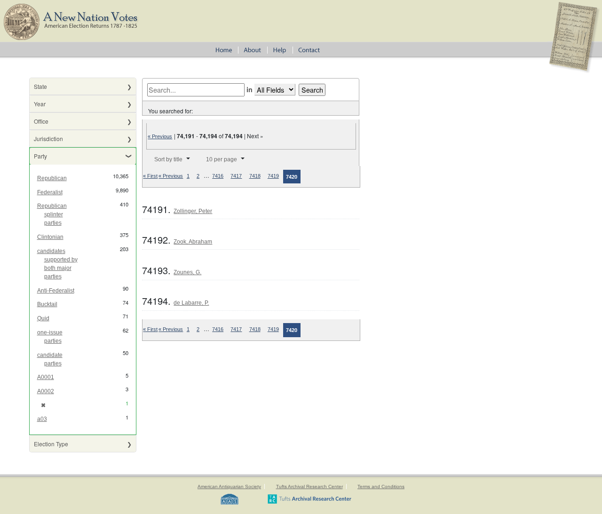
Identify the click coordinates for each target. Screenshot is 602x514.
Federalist (50, 192)
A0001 (45, 377)
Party (40, 156)
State (40, 86)
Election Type (51, 444)
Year (40, 104)
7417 (236, 176)
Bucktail (47, 304)
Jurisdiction (48, 138)
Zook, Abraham (193, 241)
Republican (52, 178)
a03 (42, 419)
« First (150, 176)
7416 (217, 176)
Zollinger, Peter (193, 211)
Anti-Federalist (55, 290)
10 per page (221, 159)
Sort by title (168, 159)
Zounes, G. (187, 272)
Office (41, 121)
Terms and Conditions (380, 486)
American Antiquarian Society (229, 486)
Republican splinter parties (52, 214)
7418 (255, 176)
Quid (43, 318)
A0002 (45, 391)
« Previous (160, 136)
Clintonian (50, 237)
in (249, 89)
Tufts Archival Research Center (309, 486)
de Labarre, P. (191, 303)
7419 (273, 176)
